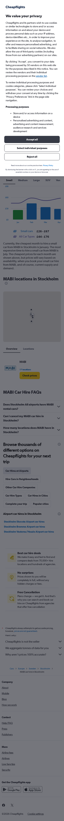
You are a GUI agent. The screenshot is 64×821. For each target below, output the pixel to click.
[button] (32, 139)
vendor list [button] (41, 75)
